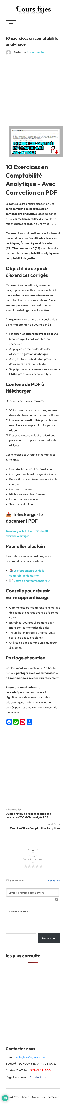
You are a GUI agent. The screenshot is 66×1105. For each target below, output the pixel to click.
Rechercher (49, 938)
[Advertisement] (33, 92)
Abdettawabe (35, 52)
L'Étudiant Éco (38, 1077)
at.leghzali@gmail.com (30, 1057)
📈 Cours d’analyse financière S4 (30, 580)
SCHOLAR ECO (40, 1070)
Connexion (54, 880)
